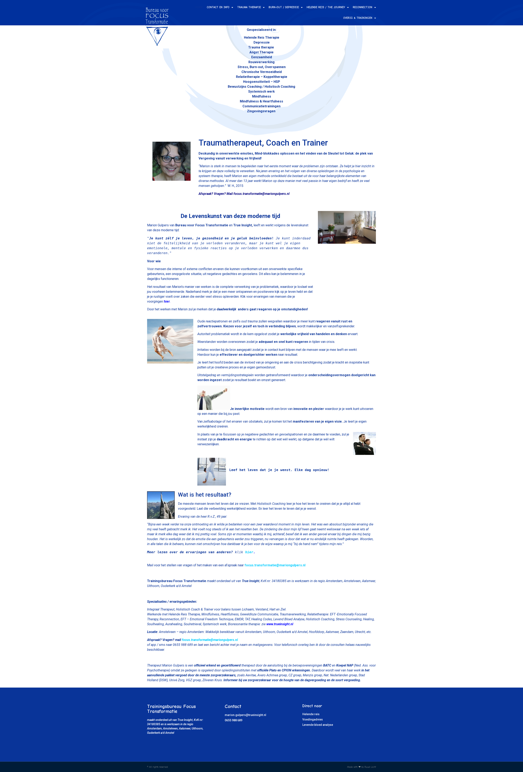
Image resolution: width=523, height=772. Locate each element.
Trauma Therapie (249, 7)
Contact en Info (218, 7)
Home (199, 7)
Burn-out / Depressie (284, 7)
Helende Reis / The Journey (326, 7)
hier (249, 552)
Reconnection (362, 7)
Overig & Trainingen (357, 17)
